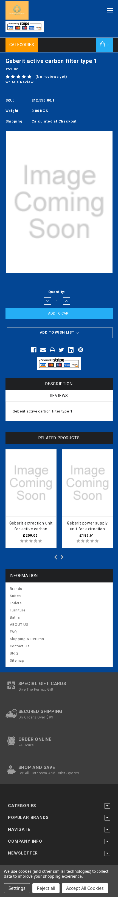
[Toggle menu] (110, 9)
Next (63, 556)
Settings (17, 888)
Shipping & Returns (27, 639)
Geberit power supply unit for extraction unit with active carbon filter (87, 526)
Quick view (52, 454)
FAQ (13, 632)
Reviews (59, 395)
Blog (14, 653)
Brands (16, 589)
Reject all (46, 888)
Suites (15, 596)
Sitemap (17, 660)
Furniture (18, 610)
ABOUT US (19, 624)
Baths (15, 617)
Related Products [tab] (59, 437)
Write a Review (19, 82)
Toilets (16, 603)
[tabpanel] (31, 498)
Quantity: (57, 292)
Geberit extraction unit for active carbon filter (31, 526)
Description (59, 383)
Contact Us (20, 646)
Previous (55, 556)
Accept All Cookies (85, 888)
